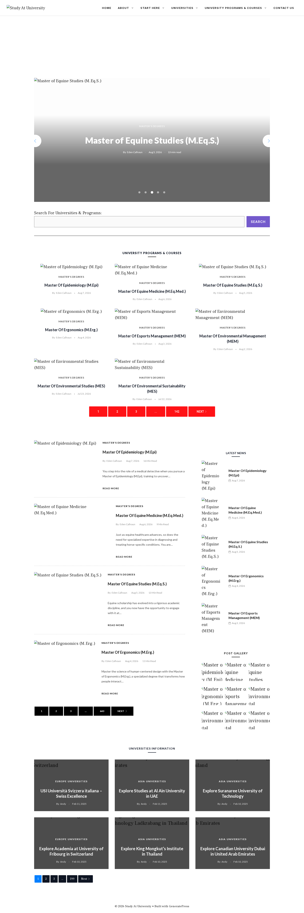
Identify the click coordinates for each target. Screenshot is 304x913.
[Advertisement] (152, 47)
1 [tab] (139, 192)
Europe (61, 781)
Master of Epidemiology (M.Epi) (71, 285)
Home (106, 8)
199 (72, 879)
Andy (63, 803)
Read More (111, 488)
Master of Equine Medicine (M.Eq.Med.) (152, 291)
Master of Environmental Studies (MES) (71, 386)
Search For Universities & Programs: (68, 213)
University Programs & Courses (233, 8)
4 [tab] (158, 192)
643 (102, 711)
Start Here (150, 8)
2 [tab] (146, 192)
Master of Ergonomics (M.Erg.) (152, 140)
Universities (182, 8)
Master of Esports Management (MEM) (152, 336)
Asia (141, 781)
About (123, 8)
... (155, 411)
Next (200, 411)
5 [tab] (164, 192)
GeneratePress (179, 906)
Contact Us (283, 8)
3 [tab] (152, 192)
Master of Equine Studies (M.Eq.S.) (232, 285)
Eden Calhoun (134, 152)
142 (176, 411)
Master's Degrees (152, 126)
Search (258, 222)
